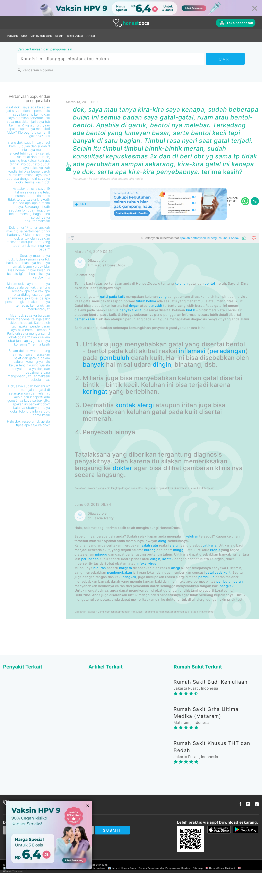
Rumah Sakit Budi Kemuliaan (210, 682)
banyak (93, 364)
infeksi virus (146, 563)
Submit (112, 830)
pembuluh (114, 357)
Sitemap (198, 868)
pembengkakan (119, 572)
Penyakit (12, 35)
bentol (209, 283)
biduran (99, 568)
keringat (95, 391)
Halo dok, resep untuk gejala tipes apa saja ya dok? (28, 423)
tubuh (141, 301)
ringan (134, 306)
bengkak (129, 577)
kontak (125, 405)
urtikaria (209, 545)
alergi (145, 405)
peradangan (227, 351)
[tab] (162, 426)
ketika (151, 301)
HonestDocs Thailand (222, 868)
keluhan (181, 283)
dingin (162, 364)
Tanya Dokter (75, 35)
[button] (162, 238)
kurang (150, 550)
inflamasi (192, 351)
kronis (215, 550)
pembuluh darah (229, 581)
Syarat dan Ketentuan (92, 868)
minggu (179, 550)
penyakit (155, 306)
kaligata (125, 568)
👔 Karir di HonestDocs (122, 868)
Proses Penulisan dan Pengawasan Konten (164, 868)
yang (163, 296)
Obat (24, 35)
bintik (190, 310)
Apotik (59, 35)
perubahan (90, 559)
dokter (122, 468)
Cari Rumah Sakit (41, 35)
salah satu (149, 545)
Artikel (91, 35)
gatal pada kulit (112, 296)
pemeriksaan (85, 319)
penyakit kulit (130, 310)
